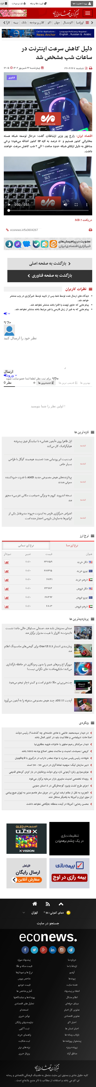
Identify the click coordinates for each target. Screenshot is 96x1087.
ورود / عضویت (81, 4)
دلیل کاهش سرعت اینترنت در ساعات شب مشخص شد (56, 53)
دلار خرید (82, 562)
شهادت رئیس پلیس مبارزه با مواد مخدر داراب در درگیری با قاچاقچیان (52, 758)
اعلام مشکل (72, 997)
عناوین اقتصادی (72, 1016)
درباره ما (72, 960)
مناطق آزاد (72, 1053)
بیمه (15, 22)
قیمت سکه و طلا (24, 966)
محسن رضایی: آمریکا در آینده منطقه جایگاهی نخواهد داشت (57, 804)
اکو (49, 22)
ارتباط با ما (72, 966)
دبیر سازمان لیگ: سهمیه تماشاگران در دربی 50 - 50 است (58, 765)
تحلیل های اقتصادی (24, 1003)
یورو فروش (82, 597)
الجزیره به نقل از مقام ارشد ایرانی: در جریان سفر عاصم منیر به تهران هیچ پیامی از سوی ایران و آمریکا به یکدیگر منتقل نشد (49, 795)
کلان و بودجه (37, 22)
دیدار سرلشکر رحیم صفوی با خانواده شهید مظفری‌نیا (61, 744)
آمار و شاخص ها (24, 991)
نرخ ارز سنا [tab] (72, 545)
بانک (24, 22)
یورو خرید (82, 571)
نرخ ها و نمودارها (24, 972)
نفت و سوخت (17, 4)
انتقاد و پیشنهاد (72, 991)
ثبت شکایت (24, 1041)
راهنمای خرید (24, 1035)
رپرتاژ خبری (24, 1053)
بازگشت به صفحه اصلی (48, 263)
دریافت (83, 220)
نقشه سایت (72, 985)
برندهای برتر (24, 1047)
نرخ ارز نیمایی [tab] (26, 545)
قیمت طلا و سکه (37, 4)
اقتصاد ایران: (84, 136)
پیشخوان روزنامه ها (72, 1041)
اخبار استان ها (72, 1028)
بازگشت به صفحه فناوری (51, 275)
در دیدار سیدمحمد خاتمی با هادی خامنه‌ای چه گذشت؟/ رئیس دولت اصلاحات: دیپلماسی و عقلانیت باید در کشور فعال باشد (54, 735)
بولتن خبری (24, 1016)
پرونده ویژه (71, 1047)
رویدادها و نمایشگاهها (24, 997)
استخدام (24, 1010)
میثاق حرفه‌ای (72, 1003)
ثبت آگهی (24, 1028)
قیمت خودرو (24, 985)
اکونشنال (68, 22)
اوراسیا (79, 22)
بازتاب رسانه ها (72, 1035)
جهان (57, 22)
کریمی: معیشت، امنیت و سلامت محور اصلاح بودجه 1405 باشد (55, 751)
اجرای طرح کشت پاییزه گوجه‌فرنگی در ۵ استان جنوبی (60, 786)
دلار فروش (82, 588)
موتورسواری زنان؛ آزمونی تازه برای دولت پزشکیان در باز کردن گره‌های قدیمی (49, 772)
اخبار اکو (72, 1022)
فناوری (11, 78)
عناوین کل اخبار (72, 1010)
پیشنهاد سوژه (24, 960)
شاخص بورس (24, 978)
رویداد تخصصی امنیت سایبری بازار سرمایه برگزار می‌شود (59, 779)
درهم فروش (81, 606)
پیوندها (72, 978)
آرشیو (72, 972)
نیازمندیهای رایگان (24, 1022)
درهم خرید (81, 579)
